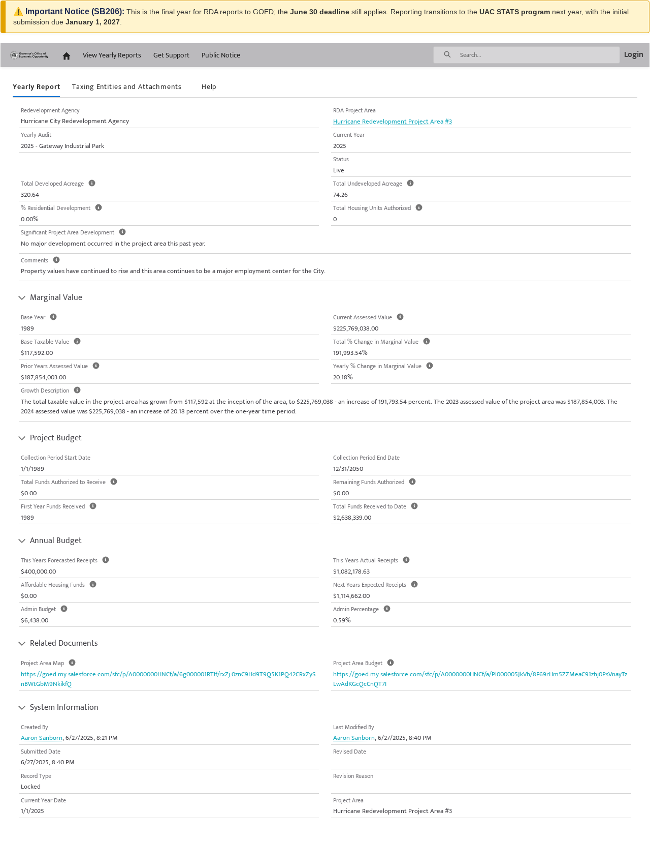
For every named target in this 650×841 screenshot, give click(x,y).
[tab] (36, 87)
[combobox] (540, 55)
